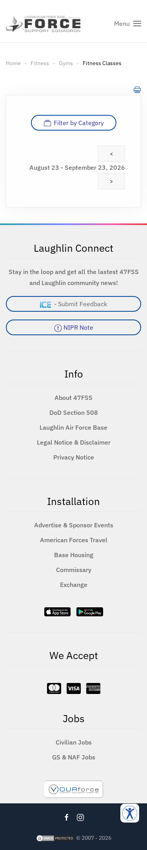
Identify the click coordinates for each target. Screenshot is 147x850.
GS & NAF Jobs (73, 757)
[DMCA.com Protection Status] (55, 837)
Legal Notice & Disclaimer (74, 442)
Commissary (73, 570)
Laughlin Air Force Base (73, 427)
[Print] (137, 89)
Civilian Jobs (74, 742)
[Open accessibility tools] (129, 813)
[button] (127, 23)
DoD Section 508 (73, 412)
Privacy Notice (73, 457)
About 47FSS (73, 397)
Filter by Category (79, 123)
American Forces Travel (73, 540)
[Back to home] (43, 23)
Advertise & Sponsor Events (73, 525)
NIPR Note (77, 327)
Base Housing (73, 555)
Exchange (73, 584)
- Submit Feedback (79, 304)
